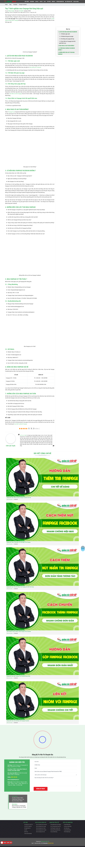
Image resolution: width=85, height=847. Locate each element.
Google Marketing (67, 824)
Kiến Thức (26, 831)
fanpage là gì (11, 111)
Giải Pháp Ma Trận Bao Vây (55, 828)
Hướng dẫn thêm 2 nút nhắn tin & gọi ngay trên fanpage (18, 542)
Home (6, 4)
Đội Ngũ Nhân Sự (27, 828)
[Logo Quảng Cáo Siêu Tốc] (10, 2)
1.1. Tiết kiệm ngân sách (64, 34)
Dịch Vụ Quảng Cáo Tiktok (41, 828)
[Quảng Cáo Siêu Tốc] (42, 739)
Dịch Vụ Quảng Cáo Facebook (41, 824)
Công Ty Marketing (53, 831)
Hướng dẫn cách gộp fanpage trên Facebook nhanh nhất (18, 676)
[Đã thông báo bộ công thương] (21, 788)
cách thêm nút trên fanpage (15, 93)
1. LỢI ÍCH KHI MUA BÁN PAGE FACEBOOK (67, 31)
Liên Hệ (25, 829)
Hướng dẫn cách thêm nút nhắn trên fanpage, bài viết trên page (20, 586)
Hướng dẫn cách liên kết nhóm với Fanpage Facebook (18, 720)
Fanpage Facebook (23, 4)
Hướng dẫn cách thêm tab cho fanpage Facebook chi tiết (19, 497)
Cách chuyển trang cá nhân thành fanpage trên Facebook (19, 631)
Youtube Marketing (67, 829)
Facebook (15, 4)
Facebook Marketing (67, 826)
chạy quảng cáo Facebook (35, 67)
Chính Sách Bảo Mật (28, 833)
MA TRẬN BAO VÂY (68, 1)
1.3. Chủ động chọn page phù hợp (66, 38)
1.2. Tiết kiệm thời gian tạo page (66, 36)
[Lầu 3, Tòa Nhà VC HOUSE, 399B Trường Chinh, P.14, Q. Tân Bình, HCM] (42, 806)
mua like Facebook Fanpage (20, 424)
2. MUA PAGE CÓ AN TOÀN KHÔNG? (66, 45)
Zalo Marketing (66, 828)
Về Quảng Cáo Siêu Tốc (28, 824)
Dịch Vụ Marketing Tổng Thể (55, 826)
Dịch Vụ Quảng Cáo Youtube (41, 829)
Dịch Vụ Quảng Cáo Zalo (40, 831)
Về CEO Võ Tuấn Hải (27, 826)
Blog (10, 4)
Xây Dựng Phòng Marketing (55, 829)
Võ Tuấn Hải (21, 10)
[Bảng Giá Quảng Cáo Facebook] (68, 16)
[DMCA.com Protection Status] (13, 788)
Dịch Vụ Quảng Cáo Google (41, 826)
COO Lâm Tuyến (11, 10)
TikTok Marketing (67, 831)
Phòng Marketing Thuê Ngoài (55, 824)
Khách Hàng (76, 1)
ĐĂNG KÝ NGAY (40, 789)
